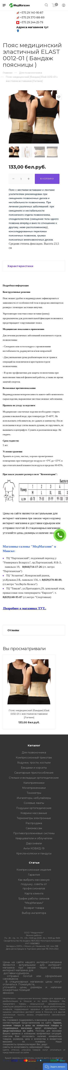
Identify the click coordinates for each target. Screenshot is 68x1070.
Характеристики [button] (20, 266)
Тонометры (34, 793)
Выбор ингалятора (34, 913)
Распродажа (34, 823)
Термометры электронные (34, 818)
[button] (55, 1066)
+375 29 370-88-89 (32, 17)
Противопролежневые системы (34, 833)
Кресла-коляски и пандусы (33, 853)
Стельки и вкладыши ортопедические (34, 777)
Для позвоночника (34, 752)
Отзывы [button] (13, 630)
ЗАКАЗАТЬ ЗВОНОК (61, 535)
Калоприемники (33, 782)
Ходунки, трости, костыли (34, 762)
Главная (7, 72)
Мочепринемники (34, 787)
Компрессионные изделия (34, 869)
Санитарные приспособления (33, 772)
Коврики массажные (33, 813)
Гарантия (34, 874)
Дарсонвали (34, 843)
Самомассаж (34, 828)
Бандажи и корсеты (34, 767)
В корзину (47, 178)
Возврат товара (34, 908)
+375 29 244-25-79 (31, 22)
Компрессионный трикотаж (34, 757)
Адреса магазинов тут (32, 29)
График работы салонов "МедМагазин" (33, 900)
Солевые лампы (34, 803)
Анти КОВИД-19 (33, 848)
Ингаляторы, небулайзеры (34, 798)
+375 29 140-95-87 (31, 12)
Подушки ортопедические (33, 808)
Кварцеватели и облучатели (33, 838)
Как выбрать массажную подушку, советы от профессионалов (34, 884)
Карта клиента (33, 893)
